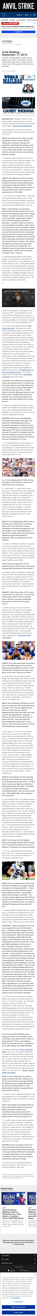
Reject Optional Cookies (18, 1307)
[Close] (34, 24)
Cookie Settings (18, 1301)
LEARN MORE (18, 31)
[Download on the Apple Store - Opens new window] (12, 1270)
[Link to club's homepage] (4, 14)
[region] (18, 1294)
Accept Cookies (18, 1312)
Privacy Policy (16, 1298)
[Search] (31, 15)
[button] (18, 298)
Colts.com (9, 1242)
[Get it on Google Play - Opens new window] (25, 1271)
